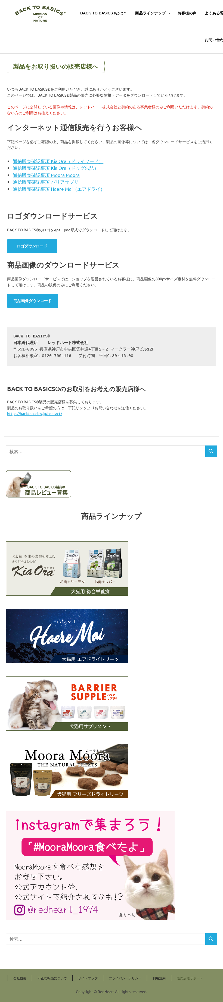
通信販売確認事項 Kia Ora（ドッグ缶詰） (56, 168)
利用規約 (159, 978)
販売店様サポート (190, 978)
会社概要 (19, 978)
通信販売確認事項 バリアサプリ (46, 182)
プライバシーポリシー (125, 978)
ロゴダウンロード (32, 246)
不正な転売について (52, 978)
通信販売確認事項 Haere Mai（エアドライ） (59, 189)
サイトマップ (88, 978)
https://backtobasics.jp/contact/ (34, 413)
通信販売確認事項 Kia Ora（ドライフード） (58, 161)
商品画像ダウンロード (33, 301)
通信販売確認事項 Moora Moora (46, 175)
